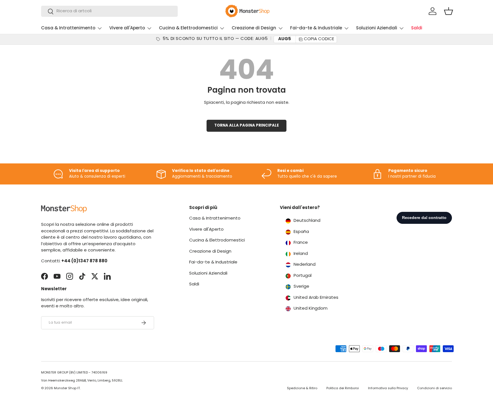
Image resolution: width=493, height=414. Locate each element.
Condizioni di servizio (434, 388)
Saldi (416, 28)
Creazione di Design (254, 28)
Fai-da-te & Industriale (316, 28)
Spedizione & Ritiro (302, 388)
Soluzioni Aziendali (376, 28)
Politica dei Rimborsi (342, 388)
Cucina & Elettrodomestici (188, 28)
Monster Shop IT (67, 388)
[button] (448, 11)
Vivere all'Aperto (127, 28)
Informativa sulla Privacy (388, 388)
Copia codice (319, 39)
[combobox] (109, 11)
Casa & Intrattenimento (68, 28)
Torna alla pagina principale (246, 125)
